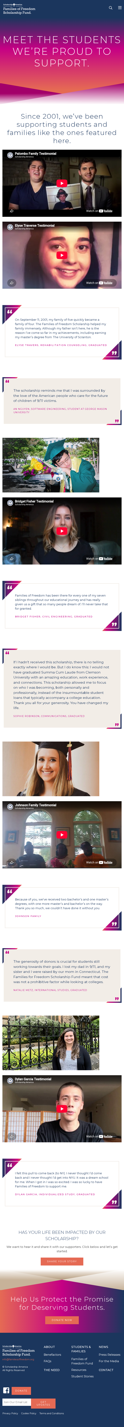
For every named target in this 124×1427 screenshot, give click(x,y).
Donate (21, 1390)
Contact (106, 1370)
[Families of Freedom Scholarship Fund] (21, 9)
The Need (52, 1370)
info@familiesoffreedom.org (18, 1359)
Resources (78, 1370)
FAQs (47, 1361)
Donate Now (62, 1320)
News (103, 1347)
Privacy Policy (10, 1413)
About (49, 1347)
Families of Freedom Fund (82, 1361)
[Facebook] (6, 1390)
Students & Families (81, 1349)
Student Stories (82, 1376)
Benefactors (52, 1355)
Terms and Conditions (51, 1413)
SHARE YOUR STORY (62, 1261)
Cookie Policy (28, 1413)
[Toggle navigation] (120, 7)
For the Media (109, 1361)
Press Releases (109, 1355)
